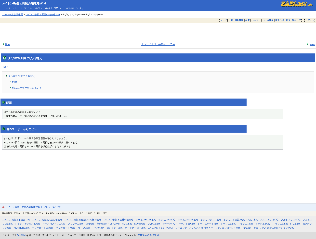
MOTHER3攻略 (22, 227)
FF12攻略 (295, 223)
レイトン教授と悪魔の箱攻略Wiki (23, 3)
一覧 (231, 20)
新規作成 (279, 20)
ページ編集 (268, 20)
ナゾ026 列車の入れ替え (21, 76)
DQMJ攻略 (139, 223)
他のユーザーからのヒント (27, 87)
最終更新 (239, 20)
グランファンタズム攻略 (27, 223)
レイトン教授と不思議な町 (16, 219)
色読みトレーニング (176, 227)
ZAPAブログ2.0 (156, 227)
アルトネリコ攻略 (269, 219)
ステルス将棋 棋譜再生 (201, 227)
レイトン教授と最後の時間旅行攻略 (82, 219)
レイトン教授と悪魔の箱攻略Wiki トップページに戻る (33, 207)
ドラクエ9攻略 (280, 223)
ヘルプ (255, 20)
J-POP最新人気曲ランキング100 (277, 227)
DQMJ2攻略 (154, 223)
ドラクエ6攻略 (228, 223)
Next (312, 44)
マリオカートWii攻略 (42, 227)
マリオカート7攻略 (66, 227)
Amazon (247, 227)
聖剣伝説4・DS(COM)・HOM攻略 (114, 223)
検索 (247, 20)
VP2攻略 (90, 223)
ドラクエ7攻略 (245, 223)
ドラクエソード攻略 (208, 223)
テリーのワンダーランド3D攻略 (178, 223)
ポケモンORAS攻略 (188, 219)
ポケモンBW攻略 (167, 219)
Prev (7, 44)
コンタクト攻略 (115, 227)
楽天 (256, 227)
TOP (5, 66)
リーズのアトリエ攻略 (54, 223)
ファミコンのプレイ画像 (227, 227)
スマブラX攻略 (75, 223)
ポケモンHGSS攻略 (146, 219)
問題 (14, 82)
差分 (288, 20)
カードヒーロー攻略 (135, 227)
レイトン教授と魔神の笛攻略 (118, 219)
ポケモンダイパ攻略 (210, 219)
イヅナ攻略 (98, 227)
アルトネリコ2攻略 (291, 219)
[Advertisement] (158, 32)
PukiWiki (21, 235)
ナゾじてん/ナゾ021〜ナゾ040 (158, 44)
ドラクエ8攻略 (263, 223)
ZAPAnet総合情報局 (12, 14)
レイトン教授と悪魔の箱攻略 (47, 219)
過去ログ (296, 20)
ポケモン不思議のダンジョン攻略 (240, 219)
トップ (223, 20)
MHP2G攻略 (84, 227)
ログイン (309, 20)
